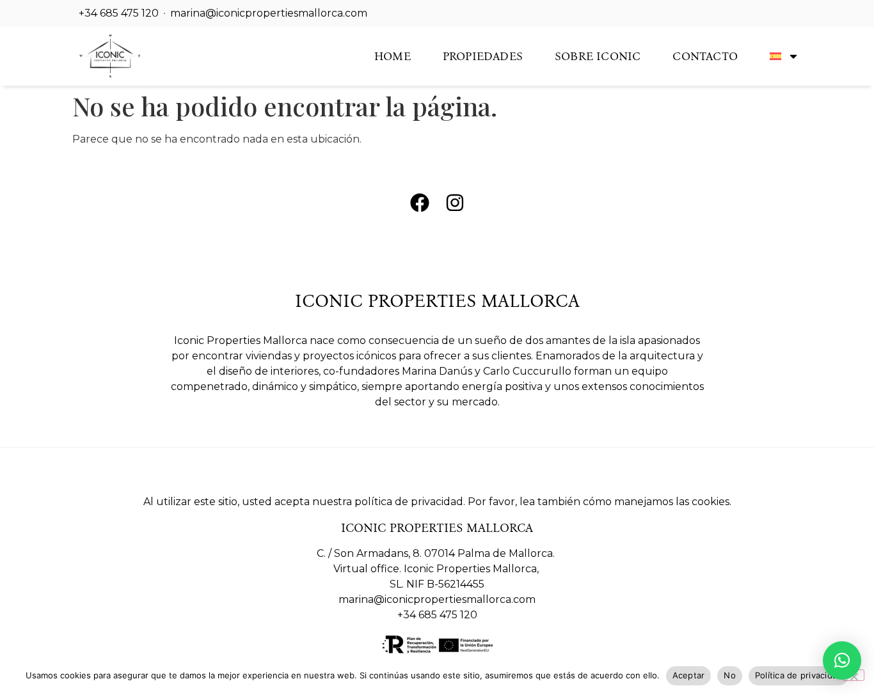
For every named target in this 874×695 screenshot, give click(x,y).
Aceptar (688, 675)
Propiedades (483, 56)
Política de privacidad (799, 675)
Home (392, 56)
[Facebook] (419, 202)
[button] (842, 660)
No (730, 675)
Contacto (705, 56)
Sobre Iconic (597, 56)
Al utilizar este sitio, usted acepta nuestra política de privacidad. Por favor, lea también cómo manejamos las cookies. (437, 502)
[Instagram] (455, 202)
